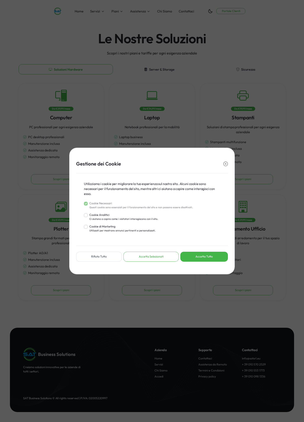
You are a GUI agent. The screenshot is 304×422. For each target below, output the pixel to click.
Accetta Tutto (204, 256)
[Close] (225, 164)
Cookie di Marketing (122, 228)
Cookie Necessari (141, 205)
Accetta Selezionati (151, 256)
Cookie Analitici (123, 216)
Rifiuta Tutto (99, 256)
